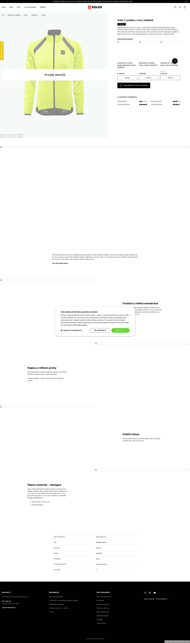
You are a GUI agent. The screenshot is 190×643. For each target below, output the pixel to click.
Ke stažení (100, 600)
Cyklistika (34, 15)
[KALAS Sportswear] (95, 7)
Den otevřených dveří (104, 596)
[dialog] (95, 321)
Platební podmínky (103, 604)
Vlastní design (30, 7)
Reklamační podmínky (56, 604)
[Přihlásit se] (180, 7)
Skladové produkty (14, 15)
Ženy (11, 7)
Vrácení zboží (101, 623)
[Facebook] (145, 592)
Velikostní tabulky (102, 615)
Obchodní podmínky (56, 596)
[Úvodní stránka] (3, 15)
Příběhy (43, 7)
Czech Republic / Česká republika (155, 599)
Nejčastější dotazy (103, 612)
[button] (127, 77)
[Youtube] (154, 592)
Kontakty (100, 619)
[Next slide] (175, 61)
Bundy (43, 15)
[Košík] (185, 7)
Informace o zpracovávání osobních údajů (63, 600)
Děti (18, 7)
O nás (51, 612)
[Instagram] (150, 592)
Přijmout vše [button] (120, 330)
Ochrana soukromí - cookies (58, 608)
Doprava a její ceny (103, 608)
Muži (3, 7)
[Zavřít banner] (186, 1)
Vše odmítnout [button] (100, 330)
